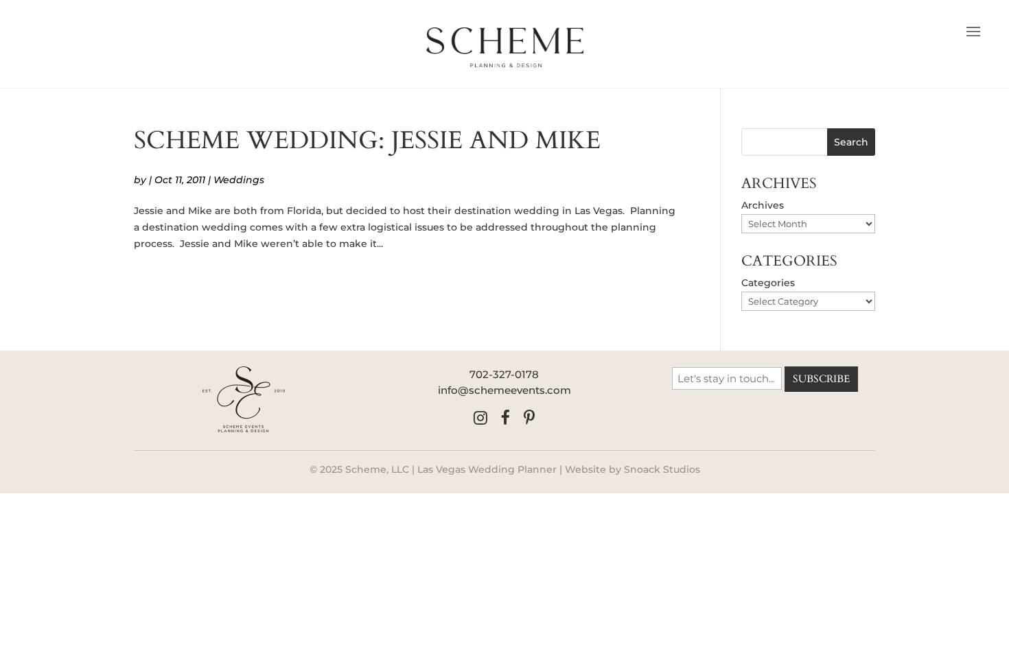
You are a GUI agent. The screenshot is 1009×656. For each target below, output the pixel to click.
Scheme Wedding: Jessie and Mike (367, 140)
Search (851, 142)
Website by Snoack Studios (632, 469)
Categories (768, 283)
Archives (762, 205)
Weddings (238, 180)
